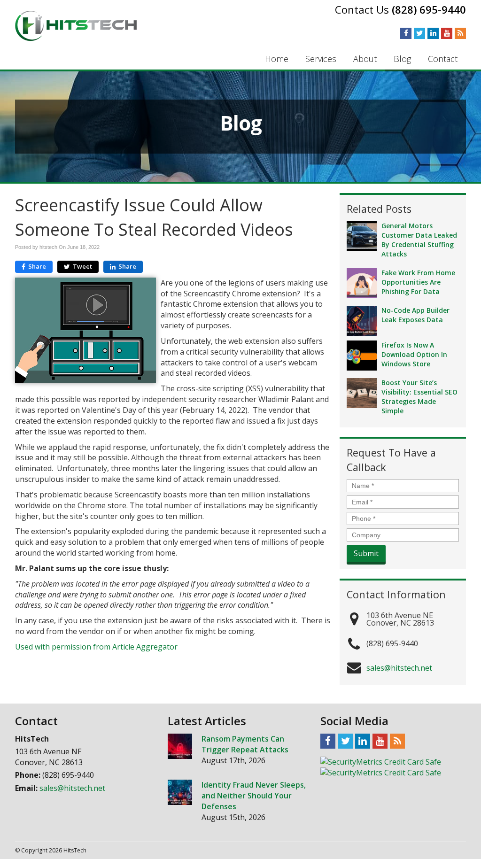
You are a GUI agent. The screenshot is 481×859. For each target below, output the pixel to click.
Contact (443, 58)
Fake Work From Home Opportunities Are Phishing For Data (418, 282)
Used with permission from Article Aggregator (96, 647)
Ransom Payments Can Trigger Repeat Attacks (245, 744)
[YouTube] (446, 33)
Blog (402, 58)
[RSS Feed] (460, 33)
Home (276, 58)
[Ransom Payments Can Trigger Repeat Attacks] (180, 746)
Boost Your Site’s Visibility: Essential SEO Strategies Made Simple (419, 396)
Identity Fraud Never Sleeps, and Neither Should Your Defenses (254, 796)
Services (320, 58)
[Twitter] (419, 33)
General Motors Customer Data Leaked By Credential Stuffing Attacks (419, 239)
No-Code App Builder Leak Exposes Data (415, 315)
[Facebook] (405, 33)
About (365, 58)
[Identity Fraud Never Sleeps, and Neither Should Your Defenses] (180, 792)
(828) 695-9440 (429, 9)
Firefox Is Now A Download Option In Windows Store (414, 354)
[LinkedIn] (433, 33)
